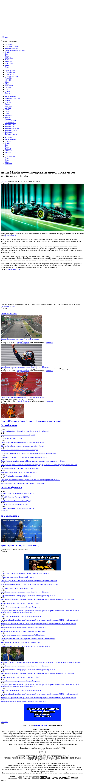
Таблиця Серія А (11, 134)
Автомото (4, 181)
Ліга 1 (7, 89)
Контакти (8, 164)
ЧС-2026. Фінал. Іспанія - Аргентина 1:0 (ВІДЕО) (18, 493)
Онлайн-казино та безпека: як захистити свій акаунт (19, 450)
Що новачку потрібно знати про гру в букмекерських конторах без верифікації (28, 453)
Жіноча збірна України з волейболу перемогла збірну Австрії (22, 446)
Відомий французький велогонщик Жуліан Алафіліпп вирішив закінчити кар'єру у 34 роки (33, 461)
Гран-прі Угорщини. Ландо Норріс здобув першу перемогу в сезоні (31, 421)
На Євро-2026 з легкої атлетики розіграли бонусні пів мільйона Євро (25, 646)
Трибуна (8, 117)
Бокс (6, 54)
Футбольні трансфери (12, 98)
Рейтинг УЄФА (10, 121)
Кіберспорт (9, 63)
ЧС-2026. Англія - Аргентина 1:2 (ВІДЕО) (16, 501)
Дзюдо (7, 110)
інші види (8, 115)
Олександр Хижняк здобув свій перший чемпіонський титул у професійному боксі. (30, 480)
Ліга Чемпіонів (10, 72)
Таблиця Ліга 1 (10, 132)
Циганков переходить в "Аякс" (12, 438)
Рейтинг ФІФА (10, 123)
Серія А (7, 91)
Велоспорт (9, 106)
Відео (7, 67)
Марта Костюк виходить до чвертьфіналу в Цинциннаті (20, 607)
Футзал (7, 100)
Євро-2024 (8, 78)
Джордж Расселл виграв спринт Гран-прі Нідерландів (20, 339)
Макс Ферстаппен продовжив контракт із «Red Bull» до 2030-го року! (25, 367)
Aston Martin (5, 306)
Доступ (7, 93)
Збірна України (10, 96)
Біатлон (7, 104)
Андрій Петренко (23, 343)
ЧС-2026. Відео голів (11, 487)
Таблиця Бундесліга (12, 128)
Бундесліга (9, 85)
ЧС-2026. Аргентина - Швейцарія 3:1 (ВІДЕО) (17, 508)
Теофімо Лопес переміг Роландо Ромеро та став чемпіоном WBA (24, 457)
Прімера (8, 87)
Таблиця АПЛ (10, 126)
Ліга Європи (9, 74)
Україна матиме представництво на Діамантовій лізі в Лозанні (23, 635)
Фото (7, 65)
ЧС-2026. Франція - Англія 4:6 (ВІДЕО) (15, 497)
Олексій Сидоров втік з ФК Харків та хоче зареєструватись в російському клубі (29, 581)
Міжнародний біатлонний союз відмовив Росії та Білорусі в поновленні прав (28, 639)
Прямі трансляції (11, 70)
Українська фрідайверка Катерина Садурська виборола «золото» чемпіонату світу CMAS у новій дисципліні (39, 620)
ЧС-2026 (8, 80)
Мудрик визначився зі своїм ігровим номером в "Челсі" (20, 603)
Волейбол (8, 102)
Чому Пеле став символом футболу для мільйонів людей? (21, 616)
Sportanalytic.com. (10, 235)
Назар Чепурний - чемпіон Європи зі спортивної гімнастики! (22, 483)
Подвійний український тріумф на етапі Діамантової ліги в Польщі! (25, 431)
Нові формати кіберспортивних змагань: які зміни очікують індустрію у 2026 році (30, 584)
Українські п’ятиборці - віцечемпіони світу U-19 (18, 435)
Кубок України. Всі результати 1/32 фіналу (16, 476)
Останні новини (9, 425)
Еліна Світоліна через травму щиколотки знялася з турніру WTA (24, 627)
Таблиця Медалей (11, 48)
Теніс (7, 56)
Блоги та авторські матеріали (15, 50)
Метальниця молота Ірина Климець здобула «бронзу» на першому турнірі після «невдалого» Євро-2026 (37, 599)
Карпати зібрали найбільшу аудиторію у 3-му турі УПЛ (20, 642)
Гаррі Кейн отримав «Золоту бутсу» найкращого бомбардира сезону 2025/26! (28, 596)
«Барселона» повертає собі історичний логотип (17, 577)
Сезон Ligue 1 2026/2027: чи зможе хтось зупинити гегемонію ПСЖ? (25, 573)
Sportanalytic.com (14, 269)
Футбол (7, 52)
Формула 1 (9, 58)
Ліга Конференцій (11, 76)
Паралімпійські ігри (12, 46)
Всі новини (9, 45)
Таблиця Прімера (11, 130)
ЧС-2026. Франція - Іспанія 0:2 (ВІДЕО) (15, 504)
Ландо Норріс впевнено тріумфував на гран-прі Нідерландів (22, 397)
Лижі (7, 113)
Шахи (7, 111)
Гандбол (8, 108)
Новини (8, 119)
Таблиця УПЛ (10, 125)
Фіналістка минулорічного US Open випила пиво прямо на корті (24, 631)
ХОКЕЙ (8, 149)
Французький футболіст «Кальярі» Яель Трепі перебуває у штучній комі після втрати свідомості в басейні (38, 624)
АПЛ (7, 84)
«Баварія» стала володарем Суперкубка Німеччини (19, 472)
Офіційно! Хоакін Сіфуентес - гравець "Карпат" (18, 588)
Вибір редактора (10, 516)
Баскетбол (8, 61)
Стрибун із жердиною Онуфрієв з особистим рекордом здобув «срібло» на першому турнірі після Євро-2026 (39, 465)
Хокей (7, 59)
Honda (12, 306)
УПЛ (6, 82)
